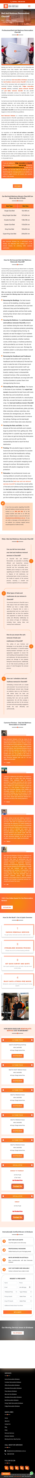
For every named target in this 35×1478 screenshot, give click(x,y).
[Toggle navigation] (29, 6)
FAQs (6, 1430)
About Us (7, 1421)
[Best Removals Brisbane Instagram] (11, 1468)
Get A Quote (17, 186)
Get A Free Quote (17, 1055)
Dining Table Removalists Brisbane (14, 1403)
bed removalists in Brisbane (19, 79)
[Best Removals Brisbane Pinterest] (21, 1468)
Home (2, 20)
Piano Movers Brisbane (11, 1391)
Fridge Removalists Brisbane (12, 1406)
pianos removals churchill (26, 88)
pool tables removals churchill (13, 90)
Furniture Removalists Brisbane (13, 1382)
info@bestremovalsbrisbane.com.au (15, 518)
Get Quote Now (7, 907)
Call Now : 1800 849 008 (18, 1)
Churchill (14, 20)
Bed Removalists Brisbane (11, 1400)
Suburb (8, 20)
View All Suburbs (17, 1333)
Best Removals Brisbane (8, 115)
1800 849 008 (18, 511)
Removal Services (9, 1433)
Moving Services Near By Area (12, 1439)
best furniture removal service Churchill (14, 82)
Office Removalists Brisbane (12, 1385)
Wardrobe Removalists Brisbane (13, 1397)
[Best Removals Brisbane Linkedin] (16, 1468)
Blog (6, 1427)
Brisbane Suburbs (9, 1436)
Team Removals (17, 1476)
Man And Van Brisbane (11, 1394)
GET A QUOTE (17, 1312)
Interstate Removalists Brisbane (13, 1388)
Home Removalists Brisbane (12, 1379)
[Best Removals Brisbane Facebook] (6, 1468)
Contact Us (17, 1186)
